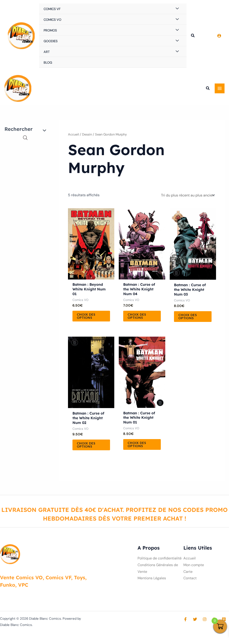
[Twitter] (195, 619)
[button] (193, 36)
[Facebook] (185, 619)
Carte (188, 571)
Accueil (73, 134)
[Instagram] (205, 619)
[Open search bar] (25, 138)
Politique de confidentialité (160, 558)
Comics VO (52, 20)
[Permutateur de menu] (176, 8)
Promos (50, 30)
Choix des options (86, 316)
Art (47, 52)
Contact (190, 578)
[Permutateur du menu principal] (220, 88)
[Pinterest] (224, 619)
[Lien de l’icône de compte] (219, 36)
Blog (48, 62)
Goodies (50, 41)
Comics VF (52, 9)
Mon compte (193, 565)
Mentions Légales (152, 578)
